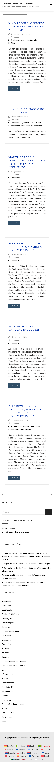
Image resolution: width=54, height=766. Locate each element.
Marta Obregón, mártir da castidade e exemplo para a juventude (26, 162)
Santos (5, 709)
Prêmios (5, 696)
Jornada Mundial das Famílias (13, 666)
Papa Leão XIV (7, 687)
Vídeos (4, 721)
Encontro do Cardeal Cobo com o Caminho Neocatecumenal (26, 247)
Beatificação (7, 610)
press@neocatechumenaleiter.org (15, 532)
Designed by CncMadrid (39, 738)
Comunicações (27, 40)
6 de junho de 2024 (18, 172)
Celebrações (16, 40)
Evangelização (7, 640)
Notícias (11, 43)
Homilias (5, 648)
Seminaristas (7, 717)
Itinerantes (6, 657)
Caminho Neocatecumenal (18, 3)
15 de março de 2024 (19, 337)
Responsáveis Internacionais (32, 126)
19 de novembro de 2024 (20, 117)
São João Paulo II (8, 713)
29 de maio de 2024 (18, 254)
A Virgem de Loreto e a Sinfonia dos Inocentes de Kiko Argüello (26, 564)
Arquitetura (6, 601)
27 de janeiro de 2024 (19, 420)
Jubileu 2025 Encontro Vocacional (26, 111)
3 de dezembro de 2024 (20, 34)
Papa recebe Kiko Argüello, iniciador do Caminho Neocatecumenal (25, 411)
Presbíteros (6, 700)
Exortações (6, 644)
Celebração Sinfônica (10, 614)
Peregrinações (14, 126)
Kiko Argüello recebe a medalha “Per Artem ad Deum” (26, 27)
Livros (4, 670)
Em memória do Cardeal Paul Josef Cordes (24, 330)
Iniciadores (38, 40)
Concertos (6, 627)
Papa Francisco (36, 426)
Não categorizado (9, 674)
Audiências (15, 426)
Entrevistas (6, 636)
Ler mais (14, 88)
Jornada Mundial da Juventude (14, 661)
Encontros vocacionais (32, 123)
